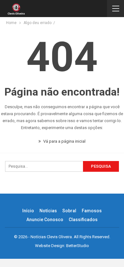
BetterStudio (77, 245)
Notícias (48, 210)
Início (28, 210)
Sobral (69, 210)
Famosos (92, 210)
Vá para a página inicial (64, 141)
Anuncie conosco (44, 219)
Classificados (83, 219)
